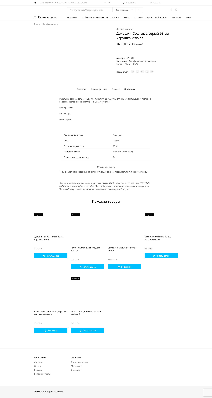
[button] (124, 266)
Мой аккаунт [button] (161, 17)
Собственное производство (95, 17)
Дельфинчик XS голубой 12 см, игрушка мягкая (49, 238)
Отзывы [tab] (115, 89)
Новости (187, 17)
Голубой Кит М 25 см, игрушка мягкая (85, 249)
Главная (37, 24)
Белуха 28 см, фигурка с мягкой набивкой (86, 313)
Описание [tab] (81, 89)
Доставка (139, 17)
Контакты (176, 17)
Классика (151, 61)
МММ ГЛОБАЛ (132, 64)
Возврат (38, 370)
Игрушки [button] (115, 17)
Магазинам (76, 366)
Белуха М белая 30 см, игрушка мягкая (123, 249)
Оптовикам (76, 370)
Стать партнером (79, 362)
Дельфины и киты (50, 24)
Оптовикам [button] (72, 17)
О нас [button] (126, 17)
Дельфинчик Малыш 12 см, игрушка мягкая (158, 238)
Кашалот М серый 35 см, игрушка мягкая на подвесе (50, 313)
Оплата (149, 17)
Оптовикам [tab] (129, 89)
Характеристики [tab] (99, 89)
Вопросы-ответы (42, 374)
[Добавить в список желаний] (119, 51)
